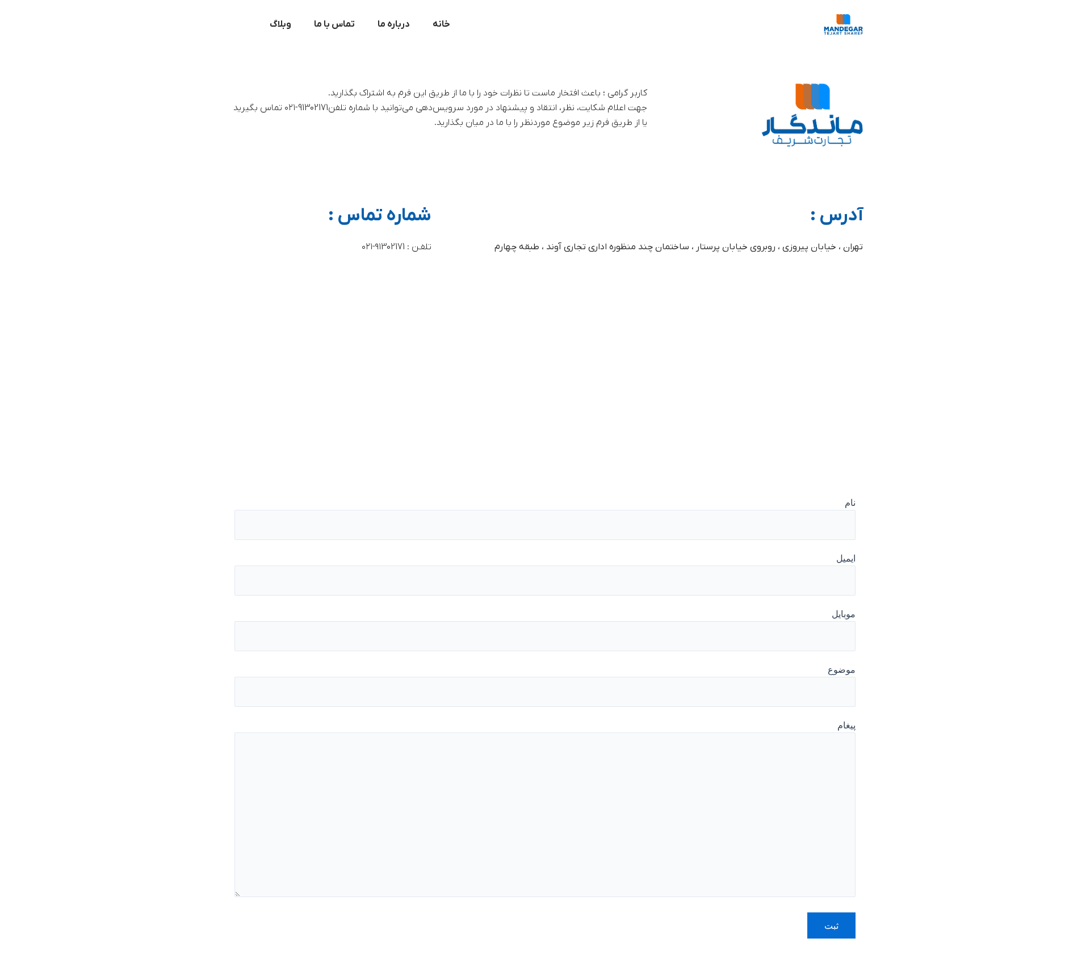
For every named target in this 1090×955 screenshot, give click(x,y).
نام (850, 502)
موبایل (844, 613)
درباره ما (394, 24)
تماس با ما (334, 24)
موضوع (842, 669)
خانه (441, 24)
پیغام (846, 725)
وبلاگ (280, 24)
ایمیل (846, 558)
